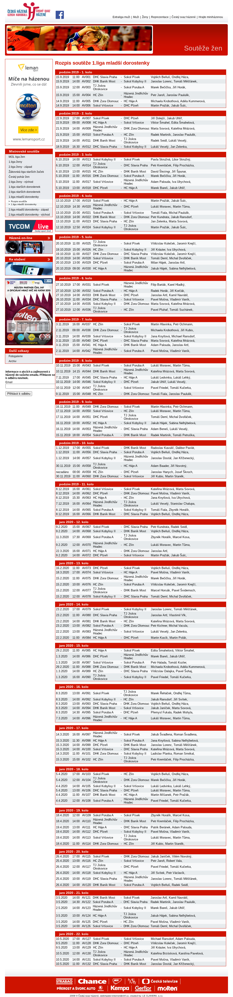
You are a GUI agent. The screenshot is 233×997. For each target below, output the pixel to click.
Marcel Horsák (160, 590)
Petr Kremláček (161, 165)
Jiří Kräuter (158, 249)
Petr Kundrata (160, 217)
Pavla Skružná (160, 159)
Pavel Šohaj (184, 671)
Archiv (12, 361)
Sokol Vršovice (103, 105)
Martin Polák (178, 637)
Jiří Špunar (179, 171)
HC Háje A (130, 101)
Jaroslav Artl (176, 262)
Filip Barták (158, 284)
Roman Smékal (184, 753)
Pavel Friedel (159, 387)
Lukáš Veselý (177, 140)
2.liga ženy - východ (21, 181)
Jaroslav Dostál (161, 458)
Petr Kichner (159, 625)
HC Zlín (98, 95)
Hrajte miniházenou (211, 17)
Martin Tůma (181, 206)
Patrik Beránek (160, 827)
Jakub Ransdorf (181, 217)
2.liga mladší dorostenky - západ (29, 209)
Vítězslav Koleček (163, 243)
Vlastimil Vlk (177, 615)
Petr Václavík (175, 873)
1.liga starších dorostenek (24, 186)
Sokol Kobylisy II (135, 81)
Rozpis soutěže (19, 201)
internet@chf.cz (120, 995)
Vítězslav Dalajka (162, 671)
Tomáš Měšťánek (185, 81)
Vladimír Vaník (179, 299)
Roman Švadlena (185, 734)
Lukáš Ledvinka (161, 377)
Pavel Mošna (159, 299)
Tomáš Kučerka (180, 387)
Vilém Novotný (181, 856)
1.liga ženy (15, 161)
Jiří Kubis (186, 330)
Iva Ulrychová (181, 181)
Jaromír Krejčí (186, 243)
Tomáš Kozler (177, 662)
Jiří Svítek (180, 699)
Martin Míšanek (161, 794)
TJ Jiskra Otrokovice (100, 87)
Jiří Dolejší (158, 118)
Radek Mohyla (182, 712)
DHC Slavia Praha (105, 77)
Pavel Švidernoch (183, 590)
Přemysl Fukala (161, 712)
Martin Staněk (174, 476)
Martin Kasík (159, 637)
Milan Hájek (158, 262)
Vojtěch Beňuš (160, 77)
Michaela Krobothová (165, 101)
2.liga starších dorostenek (24, 191)
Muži (136, 17)
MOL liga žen (17, 156)
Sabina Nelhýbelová (182, 268)
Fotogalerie (16, 356)
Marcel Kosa (181, 537)
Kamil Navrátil (178, 295)
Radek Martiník (161, 134)
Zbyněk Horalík (179, 509)
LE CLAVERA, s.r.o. (152, 995)
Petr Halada (158, 662)
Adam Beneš (159, 429)
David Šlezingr (160, 171)
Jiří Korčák (177, 290)
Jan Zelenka (178, 146)
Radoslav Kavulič (162, 448)
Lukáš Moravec (161, 206)
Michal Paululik (179, 212)
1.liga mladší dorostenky (24, 196)
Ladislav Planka (161, 753)
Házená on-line (20, 238)
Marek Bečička (161, 87)
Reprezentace (160, 17)
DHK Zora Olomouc (106, 101)
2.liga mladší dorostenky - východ (29, 214)
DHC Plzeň (131, 105)
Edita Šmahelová (182, 122)
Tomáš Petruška (183, 435)
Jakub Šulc (178, 105)
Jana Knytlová (160, 336)
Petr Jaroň (158, 95)
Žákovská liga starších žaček (26, 171)
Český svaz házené (184, 17)
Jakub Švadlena (161, 734)
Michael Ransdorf (183, 336)
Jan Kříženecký (183, 458)
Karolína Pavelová (191, 953)
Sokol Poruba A (134, 87)
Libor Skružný (181, 159)
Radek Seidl (159, 140)
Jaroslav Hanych (162, 472)
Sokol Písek (132, 77)
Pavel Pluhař (159, 309)
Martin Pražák (160, 105)
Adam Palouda (160, 181)
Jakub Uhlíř (174, 118)
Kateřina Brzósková (164, 953)
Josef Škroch (183, 472)
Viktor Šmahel (160, 122)
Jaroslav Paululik (177, 95)
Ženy (145, 17)
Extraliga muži (121, 17)
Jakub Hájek (159, 268)
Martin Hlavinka (161, 324)
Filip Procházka (183, 165)
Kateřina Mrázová (182, 128)
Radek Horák (159, 290)
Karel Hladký (176, 284)
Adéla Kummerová (192, 101)
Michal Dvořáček (180, 258)
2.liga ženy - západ (20, 166)
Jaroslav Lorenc (161, 81)
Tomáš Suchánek (181, 309)
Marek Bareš (159, 188)
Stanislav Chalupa (182, 503)
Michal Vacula (178, 625)
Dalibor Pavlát (185, 448)
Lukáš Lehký (181, 377)
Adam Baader (160, 466)
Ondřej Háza (180, 77)
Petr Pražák (181, 794)
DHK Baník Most (104, 81)
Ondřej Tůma (181, 693)
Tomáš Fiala (159, 212)
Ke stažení (17, 259)
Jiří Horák (178, 87)
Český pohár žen (19, 176)
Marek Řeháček (161, 693)
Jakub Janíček (160, 708)
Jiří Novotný (178, 466)
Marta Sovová (160, 128)
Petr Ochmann (182, 324)
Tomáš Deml (159, 258)
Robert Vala (174, 860)
